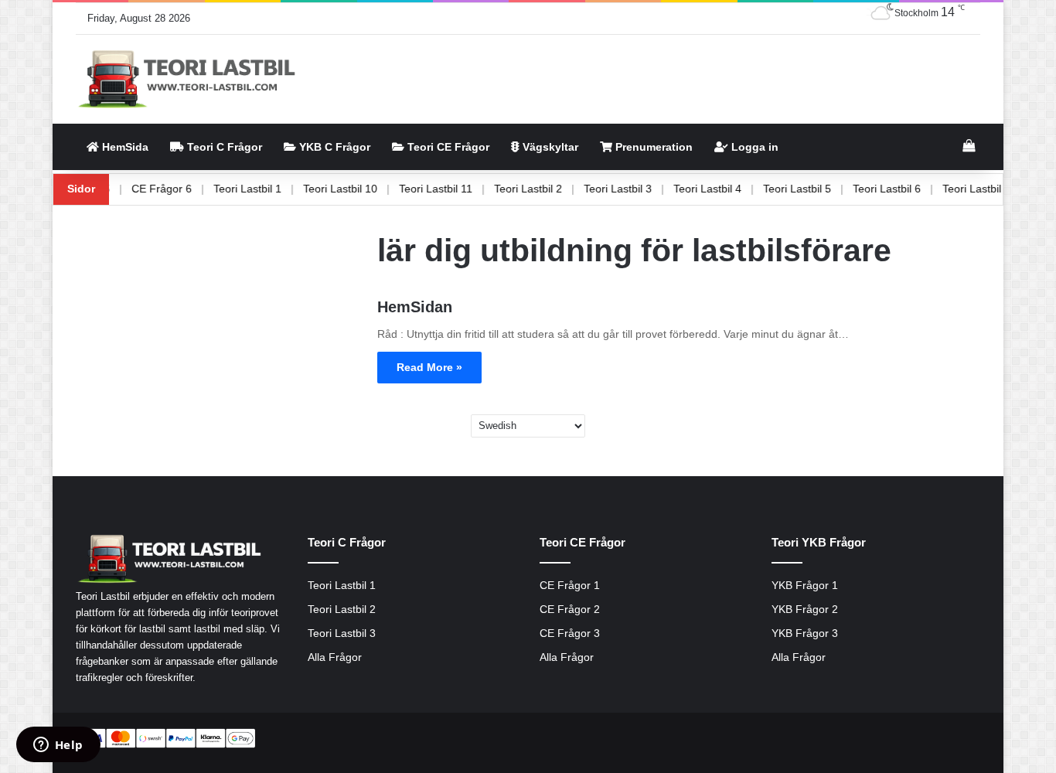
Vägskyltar (548, 147)
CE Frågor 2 (570, 609)
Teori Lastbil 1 (267, 188)
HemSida (123, 147)
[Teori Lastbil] (188, 79)
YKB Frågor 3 (805, 633)
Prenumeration (652, 147)
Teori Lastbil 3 (637, 188)
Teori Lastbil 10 (359, 188)
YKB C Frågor (333, 147)
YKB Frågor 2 (805, 609)
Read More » (429, 367)
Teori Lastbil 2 (547, 188)
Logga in (753, 147)
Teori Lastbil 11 (455, 188)
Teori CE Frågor (446, 147)
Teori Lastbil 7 (996, 188)
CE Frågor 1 (570, 585)
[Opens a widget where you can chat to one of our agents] (57, 746)
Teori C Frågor (223, 147)
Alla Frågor (335, 657)
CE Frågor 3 (570, 633)
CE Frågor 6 (181, 188)
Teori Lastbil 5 (816, 188)
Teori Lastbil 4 (727, 188)
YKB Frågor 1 (805, 585)
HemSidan (414, 306)
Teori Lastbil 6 (906, 188)
